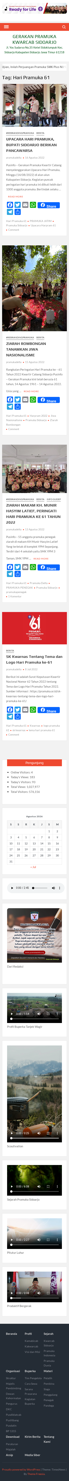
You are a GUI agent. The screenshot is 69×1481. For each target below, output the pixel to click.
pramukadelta (13, 157)
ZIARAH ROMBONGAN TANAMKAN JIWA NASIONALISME (26, 349)
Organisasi (13, 1371)
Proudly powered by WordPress (21, 1469)
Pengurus (11, 1403)
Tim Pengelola (33, 1378)
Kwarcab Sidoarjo (49, 1343)
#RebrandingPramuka (20, 133)
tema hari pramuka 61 (42, 730)
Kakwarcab (31, 1346)
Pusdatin (11, 1425)
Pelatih (48, 1378)
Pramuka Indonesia (49, 1353)
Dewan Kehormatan (13, 1396)
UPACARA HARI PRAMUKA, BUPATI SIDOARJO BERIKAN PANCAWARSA (31, 145)
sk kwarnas (18, 730)
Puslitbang (12, 1420)
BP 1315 (11, 1431)
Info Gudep (54, 499)
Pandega (49, 1405)
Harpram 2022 (38, 415)
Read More (15, 196)
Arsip (9, 1455)
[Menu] (6, 27)
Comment (13, 229)
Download (13, 1436)
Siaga (47, 1389)
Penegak (49, 1400)
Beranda (11, 1333)
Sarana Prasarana (31, 1391)
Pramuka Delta (39, 583)
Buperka (30, 1371)
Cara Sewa (31, 1383)
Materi (48, 1371)
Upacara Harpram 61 (43, 225)
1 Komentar (14, 596)
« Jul (33, 867)
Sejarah (48, 1333)
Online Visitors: (21, 772)
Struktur (11, 1378)
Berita (40, 133)
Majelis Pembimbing (13, 1386)
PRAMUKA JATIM (41, 221)
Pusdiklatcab (13, 1414)
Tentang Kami (49, 1439)
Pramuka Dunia (49, 1363)
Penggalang (50, 1394)
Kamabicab (31, 1340)
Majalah (11, 1449)
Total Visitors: (20, 791)
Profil (28, 1333)
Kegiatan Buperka (30, 1401)
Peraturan (12, 1444)
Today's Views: (20, 777)
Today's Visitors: (21, 782)
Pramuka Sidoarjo (36, 420)
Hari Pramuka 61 (16, 221)
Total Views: (19, 786)
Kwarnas (35, 725)
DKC (9, 1409)
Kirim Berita (32, 1436)
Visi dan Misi (32, 1351)
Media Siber (32, 1455)
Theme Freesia (36, 1473)
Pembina (49, 1383)
